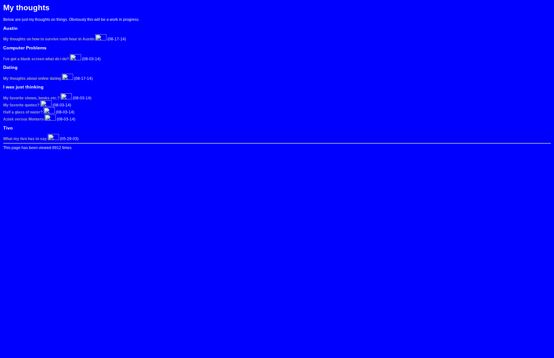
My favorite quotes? (21, 105)
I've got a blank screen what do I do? (36, 59)
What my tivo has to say (25, 139)
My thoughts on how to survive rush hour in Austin (48, 39)
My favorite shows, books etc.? (31, 98)
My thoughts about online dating (32, 78)
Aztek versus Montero (23, 119)
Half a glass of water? (23, 112)
